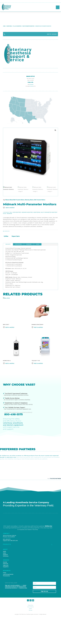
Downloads (28, 244)
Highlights (7, 244)
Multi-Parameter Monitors (28, 26)
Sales (4, 553)
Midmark (7, 200)
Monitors (32, 200)
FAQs (4, 572)
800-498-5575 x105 (13, 540)
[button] (55, 130)
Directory (5, 556)
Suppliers (5, 566)
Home (4, 26)
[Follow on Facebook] (28, 600)
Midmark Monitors (27, 212)
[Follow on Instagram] (30, 600)
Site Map (30, 610)
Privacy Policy (30, 605)
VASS (4, 551)
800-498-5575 (31, 84)
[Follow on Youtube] (33, 600)
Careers (30, 608)
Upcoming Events (8, 574)
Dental (5, 562)
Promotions (6, 575)
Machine (5, 563)
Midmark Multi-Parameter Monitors (17, 200)
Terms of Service (30, 606)
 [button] (57, 7)
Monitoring (9, 26)
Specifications (18, 244)
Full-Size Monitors (17, 26)
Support (5, 554)
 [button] (59, 1)
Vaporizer (5, 565)
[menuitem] (30, 34)
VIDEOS (37, 244)
